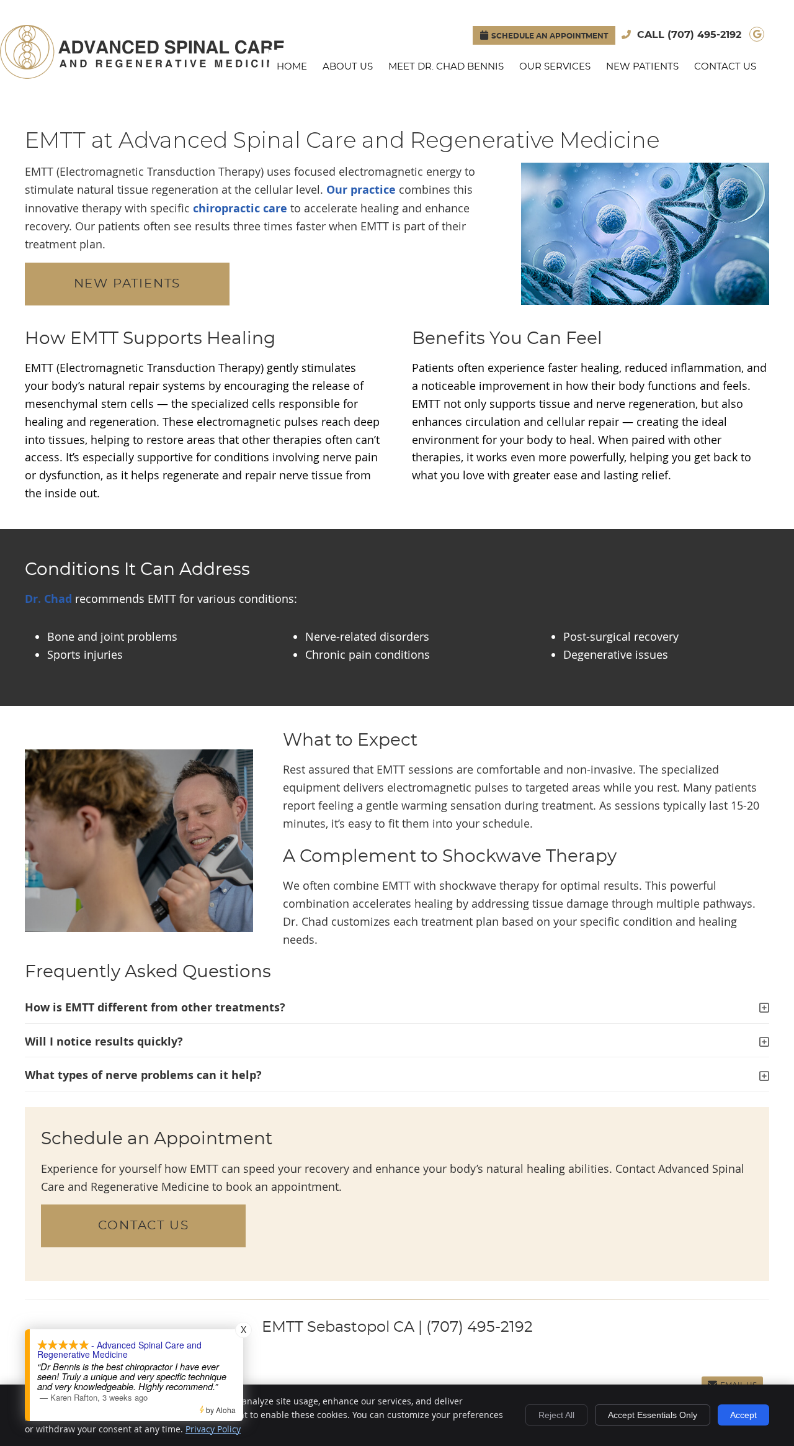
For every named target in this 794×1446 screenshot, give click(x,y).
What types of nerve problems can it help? (143, 1075)
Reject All (556, 1415)
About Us (348, 66)
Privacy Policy (213, 1429)
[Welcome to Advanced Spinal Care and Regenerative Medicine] (142, 74)
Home (292, 66)
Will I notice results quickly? (104, 1041)
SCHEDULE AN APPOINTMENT (549, 36)
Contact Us (725, 66)
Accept (743, 1415)
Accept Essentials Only (652, 1415)
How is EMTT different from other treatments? (155, 1007)
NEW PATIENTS (127, 284)
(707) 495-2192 (704, 35)
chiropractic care (240, 208)
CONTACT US (143, 1225)
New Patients (642, 66)
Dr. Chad (50, 599)
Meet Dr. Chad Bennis (446, 66)
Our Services (555, 66)
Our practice (361, 189)
